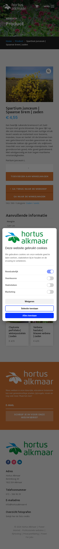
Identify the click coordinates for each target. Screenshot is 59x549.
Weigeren (29, 301)
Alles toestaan (29, 315)
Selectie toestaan (29, 308)
